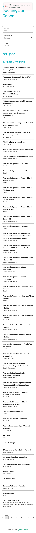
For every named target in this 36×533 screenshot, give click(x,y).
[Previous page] (2, 517)
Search (6, 28)
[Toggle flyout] (31, 37)
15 (29, 517)
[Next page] (33, 517)
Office (6, 43)
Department (8, 36)
